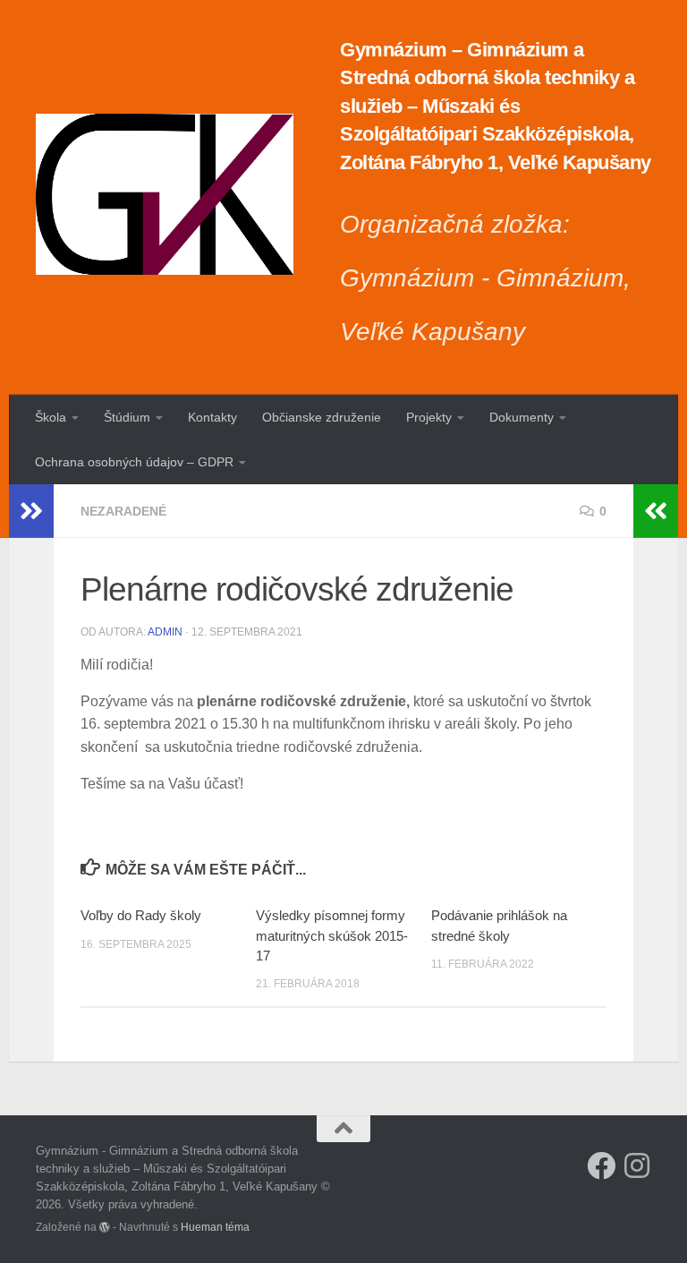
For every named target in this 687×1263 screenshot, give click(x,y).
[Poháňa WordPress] (104, 1227)
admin (165, 632)
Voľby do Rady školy (141, 915)
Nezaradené (123, 511)
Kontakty (212, 417)
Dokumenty (521, 417)
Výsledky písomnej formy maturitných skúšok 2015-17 (332, 935)
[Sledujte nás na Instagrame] (637, 1165)
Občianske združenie (321, 417)
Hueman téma (215, 1227)
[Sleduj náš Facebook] (601, 1165)
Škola (50, 417)
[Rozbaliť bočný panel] (31, 511)
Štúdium (127, 417)
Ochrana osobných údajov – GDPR (134, 462)
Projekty (429, 417)
